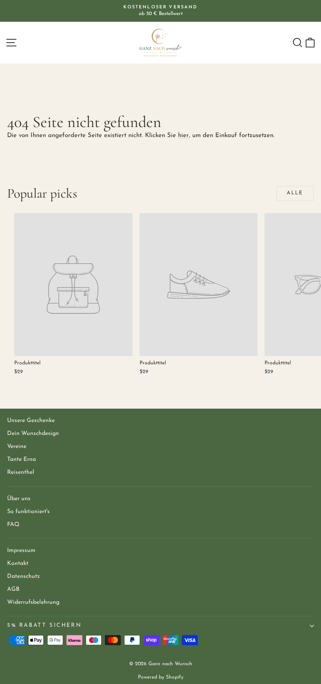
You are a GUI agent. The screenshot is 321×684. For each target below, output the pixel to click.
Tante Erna (21, 459)
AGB (13, 589)
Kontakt (17, 563)
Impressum (21, 550)
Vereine (16, 446)
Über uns (19, 499)
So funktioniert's (28, 512)
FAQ (13, 524)
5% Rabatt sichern (44, 625)
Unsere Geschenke (31, 420)
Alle (295, 193)
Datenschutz (23, 576)
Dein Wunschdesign (33, 433)
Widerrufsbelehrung (33, 602)
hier (183, 135)
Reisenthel (20, 472)
